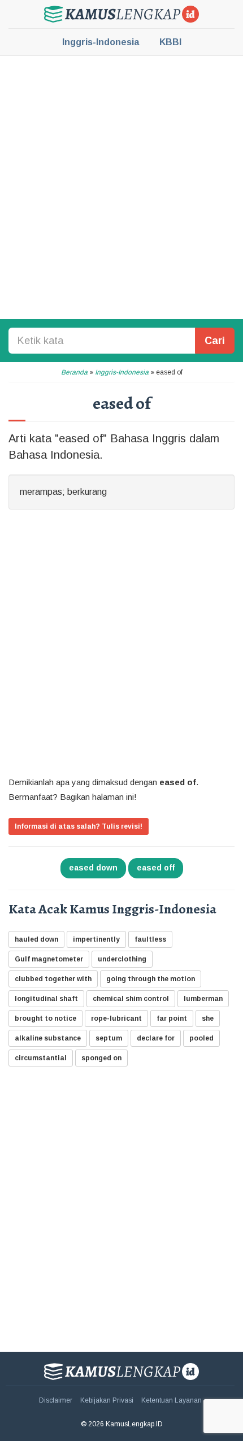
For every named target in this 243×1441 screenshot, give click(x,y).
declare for (156, 1038)
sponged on (101, 1058)
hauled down (36, 939)
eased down (93, 867)
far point (172, 1018)
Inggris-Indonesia (100, 42)
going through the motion (150, 979)
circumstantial (41, 1058)
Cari (215, 340)
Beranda (74, 372)
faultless (150, 939)
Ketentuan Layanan (171, 1400)
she (208, 1018)
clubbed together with (53, 979)
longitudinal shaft (46, 999)
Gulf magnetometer (49, 959)
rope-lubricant (116, 1018)
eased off (156, 867)
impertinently (96, 939)
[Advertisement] (121, 186)
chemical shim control (131, 999)
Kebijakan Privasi (106, 1400)
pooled (201, 1038)
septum (109, 1038)
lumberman (203, 999)
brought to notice (45, 1018)
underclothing (122, 959)
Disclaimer (55, 1400)
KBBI (170, 42)
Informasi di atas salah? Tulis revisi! (78, 826)
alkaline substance (48, 1038)
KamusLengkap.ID (121, 14)
